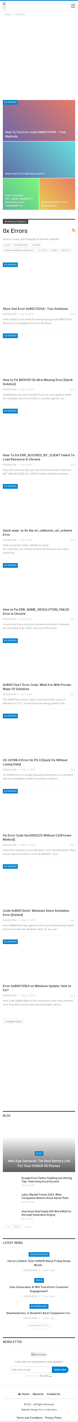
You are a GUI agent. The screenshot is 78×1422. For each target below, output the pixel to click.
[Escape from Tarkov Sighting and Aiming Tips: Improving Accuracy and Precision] (11, 1182)
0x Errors (10, 102)
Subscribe (60, 1369)
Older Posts (14, 1021)
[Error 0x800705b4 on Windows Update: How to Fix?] (39, 960)
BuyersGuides (21, 245)
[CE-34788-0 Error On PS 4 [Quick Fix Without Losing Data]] (39, 735)
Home (25, 1394)
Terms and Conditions (29, 1417)
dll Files (42, 250)
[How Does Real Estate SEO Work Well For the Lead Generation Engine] (11, 1216)
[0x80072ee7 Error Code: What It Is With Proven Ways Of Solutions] (39, 659)
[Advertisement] (39, 57)
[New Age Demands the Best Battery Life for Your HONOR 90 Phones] (39, 1148)
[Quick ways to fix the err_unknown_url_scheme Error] (39, 505)
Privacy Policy (53, 1417)
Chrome (36, 245)
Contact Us (53, 1394)
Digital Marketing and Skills (19, 250)
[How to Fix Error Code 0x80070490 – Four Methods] (39, 120)
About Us (38, 1394)
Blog (7, 245)
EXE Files (66, 250)
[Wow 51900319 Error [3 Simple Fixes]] (57, 194)
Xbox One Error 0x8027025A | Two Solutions (35, 309)
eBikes (54, 250)
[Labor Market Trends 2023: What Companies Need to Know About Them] (11, 1199)
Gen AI (39, 1280)
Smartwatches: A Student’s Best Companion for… (39, 1313)
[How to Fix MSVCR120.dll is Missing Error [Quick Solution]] (39, 354)
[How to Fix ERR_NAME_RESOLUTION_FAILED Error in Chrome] (39, 584)
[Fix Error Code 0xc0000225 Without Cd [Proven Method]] (39, 810)
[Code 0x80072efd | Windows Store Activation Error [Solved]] (39, 885)
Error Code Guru (48, 1409)
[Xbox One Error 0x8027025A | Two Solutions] (39, 283)
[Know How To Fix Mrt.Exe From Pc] (39, 159)
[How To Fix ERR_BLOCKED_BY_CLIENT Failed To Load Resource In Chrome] (39, 430)
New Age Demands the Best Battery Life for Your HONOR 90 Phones (39, 1163)
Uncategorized (39, 1254)
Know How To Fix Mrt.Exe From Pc (25, 173)
